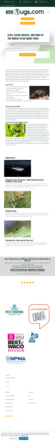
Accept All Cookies (24, 438)
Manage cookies (13, 438)
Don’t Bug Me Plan (39, 141)
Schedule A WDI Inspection (27, 23)
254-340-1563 (9, 2)
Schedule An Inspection (27, 18)
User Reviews (16, 417)
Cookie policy (25, 435)
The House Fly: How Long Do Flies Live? (20, 240)
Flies (12, 44)
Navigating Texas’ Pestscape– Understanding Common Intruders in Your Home (25, 180)
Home (16, 273)
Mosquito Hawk (11, 211)
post (41, 77)
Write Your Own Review (27, 291)
